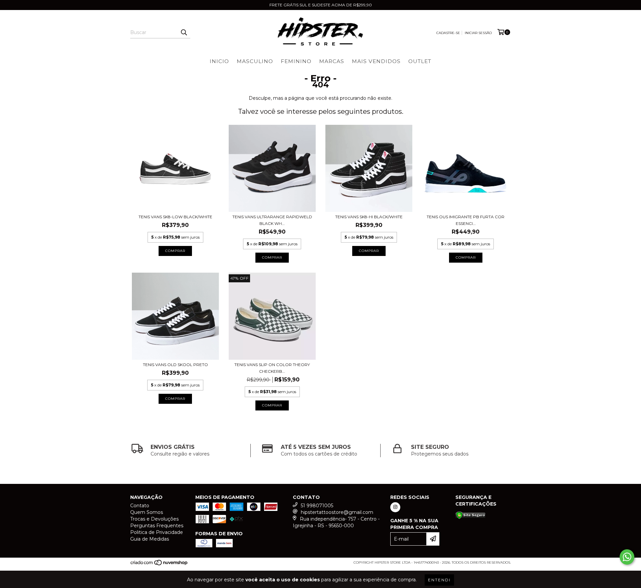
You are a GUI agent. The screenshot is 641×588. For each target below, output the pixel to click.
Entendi (439, 579)
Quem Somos (146, 512)
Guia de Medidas (149, 539)
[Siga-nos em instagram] (395, 507)
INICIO (219, 61)
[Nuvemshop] (159, 564)
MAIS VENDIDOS (376, 61)
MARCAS (331, 61)
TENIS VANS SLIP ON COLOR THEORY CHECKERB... (272, 368)
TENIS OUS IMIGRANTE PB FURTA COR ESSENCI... (465, 220)
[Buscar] (183, 32)
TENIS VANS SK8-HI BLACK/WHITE (369, 216)
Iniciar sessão (478, 33)
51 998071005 (317, 506)
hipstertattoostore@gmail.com (337, 512)
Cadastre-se (448, 33)
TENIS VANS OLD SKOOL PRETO (175, 364)
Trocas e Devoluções (154, 519)
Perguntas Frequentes (156, 526)
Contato (139, 506)
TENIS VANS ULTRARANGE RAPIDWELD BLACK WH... (272, 220)
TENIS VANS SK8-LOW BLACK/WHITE (175, 216)
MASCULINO (255, 61)
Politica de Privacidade (156, 532)
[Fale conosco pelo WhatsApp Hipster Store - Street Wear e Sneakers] (627, 557)
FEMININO (296, 61)
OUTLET (419, 61)
